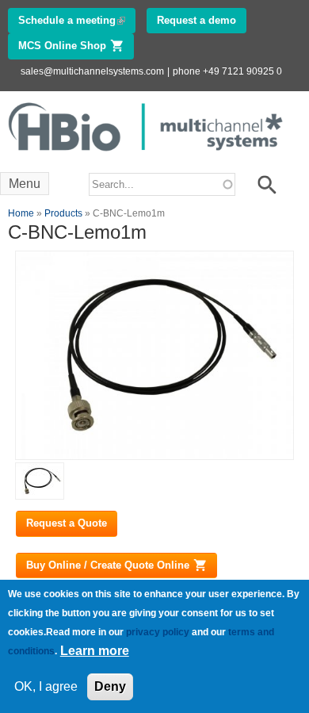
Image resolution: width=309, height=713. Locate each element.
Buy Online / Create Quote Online (121, 565)
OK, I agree (46, 686)
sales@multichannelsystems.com (92, 71)
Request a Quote (66, 523)
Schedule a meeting (76, 20)
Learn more (94, 650)
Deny (110, 686)
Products (63, 213)
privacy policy (157, 632)
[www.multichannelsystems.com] (146, 155)
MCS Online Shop (76, 46)
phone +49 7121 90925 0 (227, 71)
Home (21, 213)
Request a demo (196, 20)
